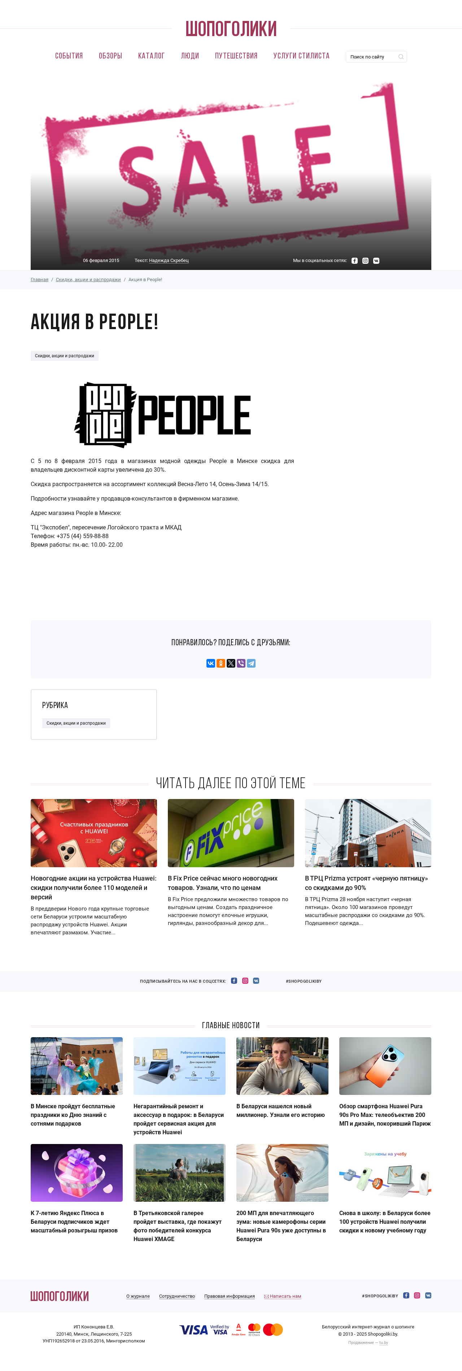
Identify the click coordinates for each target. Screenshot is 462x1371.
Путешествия (236, 56)
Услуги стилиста (302, 56)
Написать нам (285, 1296)
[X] (231, 663)
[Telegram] (251, 663)
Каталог (151, 56)
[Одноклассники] (221, 663)
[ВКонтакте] (210, 663)
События (69, 56)
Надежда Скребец (169, 260)
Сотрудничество (177, 1296)
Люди (190, 56)
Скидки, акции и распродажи (88, 279)
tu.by (383, 1342)
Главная (39, 279)
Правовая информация (229, 1296)
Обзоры (110, 56)
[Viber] (241, 663)
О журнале (138, 1296)
